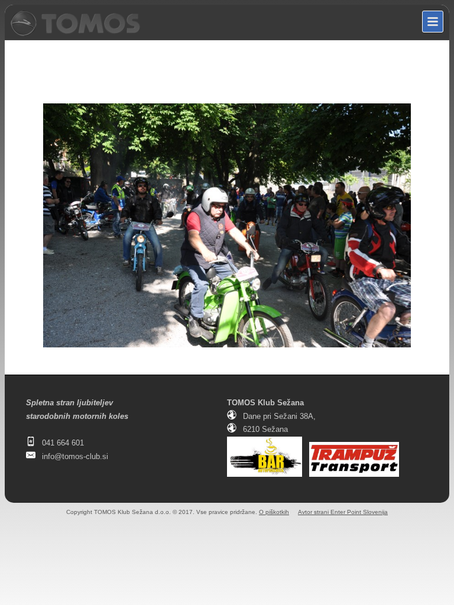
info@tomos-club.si (75, 456)
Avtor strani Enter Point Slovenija (343, 512)
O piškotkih (274, 512)
